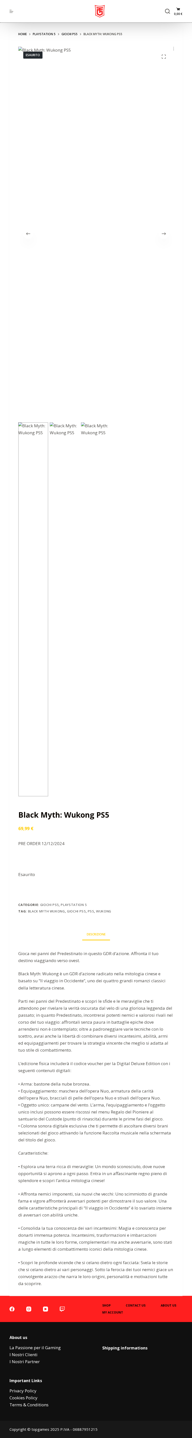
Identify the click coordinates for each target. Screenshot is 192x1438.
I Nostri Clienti (24, 1354)
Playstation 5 (73, 904)
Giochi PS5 (76, 911)
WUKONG (103, 911)
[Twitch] (62, 1309)
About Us (168, 1306)
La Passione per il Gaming (35, 1347)
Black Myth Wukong (46, 911)
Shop (106, 1306)
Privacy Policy (23, 1391)
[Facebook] (12, 1309)
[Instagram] (28, 1309)
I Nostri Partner (25, 1361)
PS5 (91, 911)
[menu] (11, 11)
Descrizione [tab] (96, 934)
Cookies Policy (24, 1398)
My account (112, 1313)
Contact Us (136, 1306)
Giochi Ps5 (49, 904)
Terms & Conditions (29, 1405)
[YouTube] (45, 1309)
